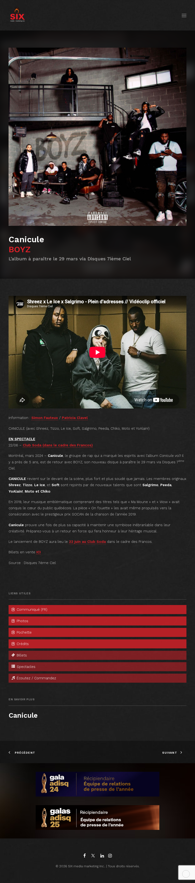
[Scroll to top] (186, 874)
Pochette (23, 632)
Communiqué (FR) (31, 609)
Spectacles (25, 667)
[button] (184, 15)
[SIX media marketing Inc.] (17, 15)
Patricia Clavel (75, 418)
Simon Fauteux (44, 418)
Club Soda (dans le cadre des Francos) (58, 445)
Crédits (22, 644)
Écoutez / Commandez (35, 678)
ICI (38, 552)
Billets (21, 655)
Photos (21, 621)
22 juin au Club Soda (87, 542)
